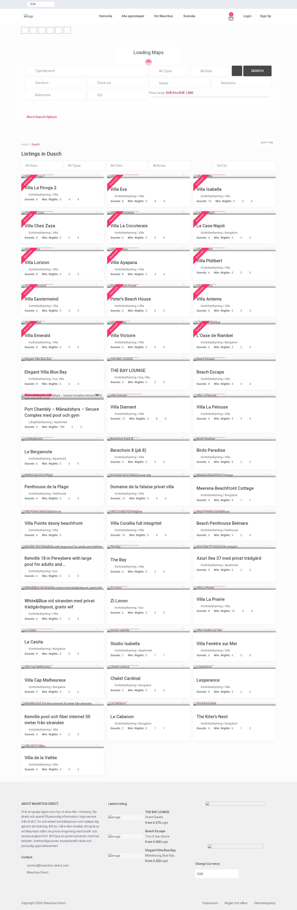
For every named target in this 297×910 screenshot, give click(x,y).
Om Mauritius (163, 16)
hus (55, 378)
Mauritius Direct (37, 872)
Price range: (157, 92)
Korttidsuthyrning (39, 194)
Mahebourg (153, 855)
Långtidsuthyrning (40, 422)
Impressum (210, 903)
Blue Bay (168, 855)
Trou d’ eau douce (157, 836)
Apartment (60, 422)
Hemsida (105, 16)
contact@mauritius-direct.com (48, 865)
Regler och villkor (236, 903)
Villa (55, 194)
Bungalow (231, 232)
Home (24, 144)
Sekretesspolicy (265, 903)
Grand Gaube (154, 817)
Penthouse (59, 493)
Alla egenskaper (133, 16)
